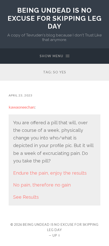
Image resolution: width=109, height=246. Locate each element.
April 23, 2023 (20, 95)
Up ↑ (56, 235)
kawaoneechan (21, 107)
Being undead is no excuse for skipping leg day (55, 18)
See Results (26, 197)
